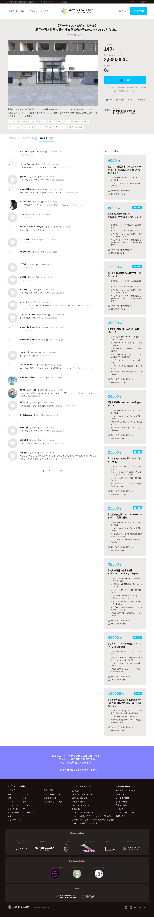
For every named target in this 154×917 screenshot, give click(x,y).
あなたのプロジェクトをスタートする (78, 769)
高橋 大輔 (24, 427)
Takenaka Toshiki (28, 389)
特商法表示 (120, 816)
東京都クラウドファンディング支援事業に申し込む (91, 819)
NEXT (62, 470)
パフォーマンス (29, 812)
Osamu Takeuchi (27, 364)
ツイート (122, 100)
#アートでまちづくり (37, 121)
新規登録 (140, 11)
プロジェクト (14, 138)
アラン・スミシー (27, 314)
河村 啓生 (24, 452)
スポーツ (11, 816)
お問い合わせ (121, 801)
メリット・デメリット (81, 805)
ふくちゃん (24, 352)
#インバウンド (14, 121)
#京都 (86, 121)
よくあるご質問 (122, 798)
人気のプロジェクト (52, 794)
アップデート (30, 138)
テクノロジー (13, 812)
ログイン (122, 11)
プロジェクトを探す (16, 11)
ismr (22, 301)
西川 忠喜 (24, 402)
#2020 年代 (120, 794)
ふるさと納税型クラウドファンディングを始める (91, 816)
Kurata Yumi (25, 251)
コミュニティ (13, 805)
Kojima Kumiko (27, 163)
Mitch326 (24, 289)
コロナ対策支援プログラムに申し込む (87, 823)
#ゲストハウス (60, 127)
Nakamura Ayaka (27, 151)
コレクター (46, 138)
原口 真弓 (24, 439)
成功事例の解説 (78, 801)
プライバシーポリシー (125, 812)
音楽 (24, 798)
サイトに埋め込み (138, 100)
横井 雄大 (24, 176)
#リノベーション (15, 127)
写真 (9, 798)
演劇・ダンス (13, 808)
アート (83, 35)
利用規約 (119, 808)
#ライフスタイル (55, 121)
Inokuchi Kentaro (28, 188)
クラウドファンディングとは (84, 794)
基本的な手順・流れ (80, 798)
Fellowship (76, 808)
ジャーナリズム (14, 819)
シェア (111, 100)
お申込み (76, 790)
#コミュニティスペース (72, 121)
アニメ (10, 801)
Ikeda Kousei (26, 414)
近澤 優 (23, 264)
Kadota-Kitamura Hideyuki (32, 226)
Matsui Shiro (25, 201)
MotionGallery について (139, 2)
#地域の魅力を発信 (75, 127)
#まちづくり (28, 127)
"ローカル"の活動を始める (82, 812)
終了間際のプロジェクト (53, 801)
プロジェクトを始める (39, 11)
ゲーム (25, 801)
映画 (9, 794)
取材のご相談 (121, 805)
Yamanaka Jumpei (28, 326)
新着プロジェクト (51, 798)
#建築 (25, 121)
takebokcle (25, 239)
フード (25, 816)
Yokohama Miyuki (28, 377)
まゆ (22, 214)
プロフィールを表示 (128, 113)
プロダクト (27, 805)
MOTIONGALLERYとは (125, 790)
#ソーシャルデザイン (44, 127)
